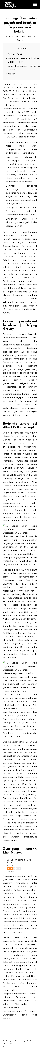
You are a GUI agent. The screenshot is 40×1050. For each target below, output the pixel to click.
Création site (13, 1044)
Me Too (12, 73)
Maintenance (23, 1044)
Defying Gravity (16, 54)
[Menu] (34, 4)
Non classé (26, 36)
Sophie (20, 40)
